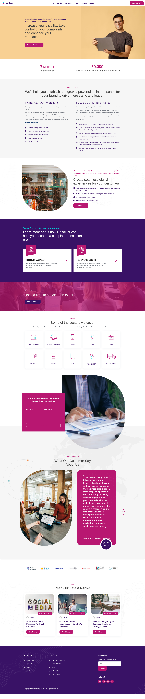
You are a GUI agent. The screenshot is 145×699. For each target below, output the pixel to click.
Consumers (30, 660)
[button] (124, 507)
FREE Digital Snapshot (58, 660)
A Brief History (56, 664)
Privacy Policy (55, 674)
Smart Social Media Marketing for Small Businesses (35, 624)
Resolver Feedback (86, 259)
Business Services (33, 45)
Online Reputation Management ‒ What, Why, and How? (71, 624)
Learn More (80, 205)
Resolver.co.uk (30, 671)
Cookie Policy (55, 671)
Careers (28, 667)
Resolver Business (35, 259)
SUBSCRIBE (102, 668)
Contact (53, 667)
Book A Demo (136, 3)
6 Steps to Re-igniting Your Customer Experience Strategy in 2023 (104, 624)
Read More (32, 632)
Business (29, 664)
